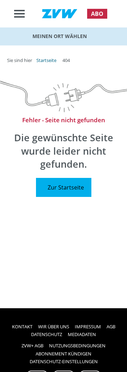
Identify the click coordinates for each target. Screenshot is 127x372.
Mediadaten (82, 334)
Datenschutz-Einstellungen (64, 361)
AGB (111, 326)
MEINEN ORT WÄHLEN (59, 36)
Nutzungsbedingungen (77, 345)
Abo (97, 14)
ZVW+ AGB (32, 345)
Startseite (46, 60)
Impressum (88, 326)
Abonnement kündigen (63, 354)
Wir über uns (53, 326)
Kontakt (22, 326)
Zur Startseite (66, 187)
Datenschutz (46, 334)
